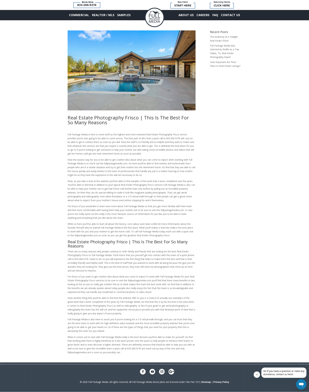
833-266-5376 (86, 5)
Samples (124, 15)
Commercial (79, 15)
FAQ (215, 15)
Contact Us (230, 15)
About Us (186, 15)
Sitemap (206, 381)
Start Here (182, 5)
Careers (203, 15)
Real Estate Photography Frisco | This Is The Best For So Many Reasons (128, 120)
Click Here (222, 5)
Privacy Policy (221, 381)
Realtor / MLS (103, 15)
